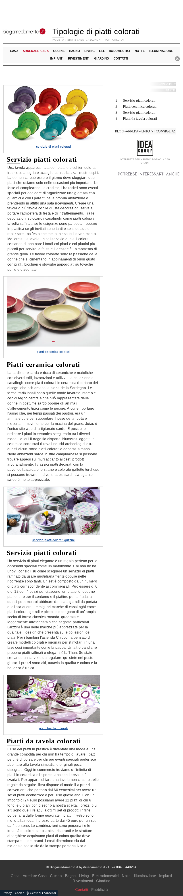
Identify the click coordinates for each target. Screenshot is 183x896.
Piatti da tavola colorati (140, 118)
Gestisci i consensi (43, 893)
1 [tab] (53, 136)
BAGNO (74, 51)
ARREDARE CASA (72, 39)
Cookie (19, 893)
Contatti (121, 58)
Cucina (56, 876)
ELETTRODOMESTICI (114, 51)
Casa (15, 876)
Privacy (7, 893)
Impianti (165, 876)
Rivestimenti (83, 881)
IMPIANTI (56, 58)
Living (84, 876)
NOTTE (140, 51)
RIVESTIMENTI (79, 58)
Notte (126, 876)
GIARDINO (101, 58)
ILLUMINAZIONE (161, 51)
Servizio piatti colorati (139, 100)
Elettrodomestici (105, 876)
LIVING (89, 51)
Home (56, 39)
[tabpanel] (53, 119)
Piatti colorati (114, 39)
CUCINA (58, 51)
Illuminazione (145, 876)
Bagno (70, 876)
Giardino (103, 881)
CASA (14, 51)
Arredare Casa (35, 876)
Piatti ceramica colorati (139, 106)
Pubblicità (99, 890)
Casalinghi (93, 39)
